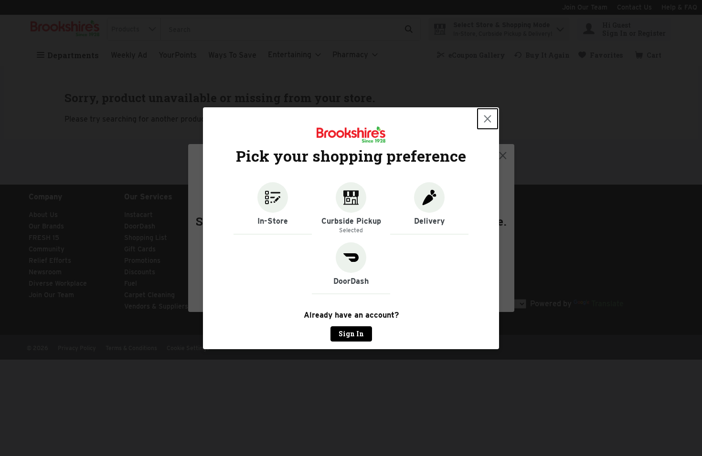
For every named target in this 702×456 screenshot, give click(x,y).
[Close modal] (487, 118)
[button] (273, 208)
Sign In (351, 333)
